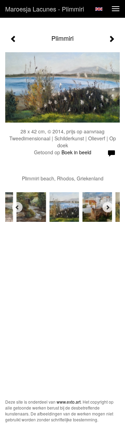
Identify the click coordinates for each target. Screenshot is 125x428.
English (99, 9)
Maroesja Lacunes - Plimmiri (44, 8)
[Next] (107, 207)
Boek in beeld (76, 152)
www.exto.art (69, 402)
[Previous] (17, 207)
